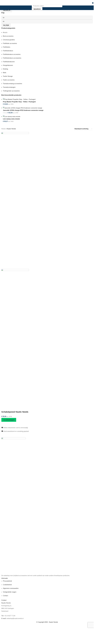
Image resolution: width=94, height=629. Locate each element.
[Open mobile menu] (2, 3)
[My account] (90, 3)
